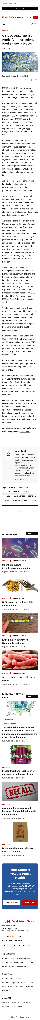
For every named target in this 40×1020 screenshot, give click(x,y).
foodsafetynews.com (9, 925)
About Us (5, 1003)
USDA (34, 500)
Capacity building (11, 492)
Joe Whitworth (11, 572)
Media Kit (5, 1007)
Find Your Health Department (13, 979)
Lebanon (32, 496)
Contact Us (15, 1003)
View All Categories (16, 966)
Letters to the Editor (9, 986)
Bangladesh (23, 488)
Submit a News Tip (26, 986)
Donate (19, 1007)
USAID (26, 500)
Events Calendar (27, 982)
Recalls (6, 767)
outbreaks (30, 962)
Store (13, 1007)
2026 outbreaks (9, 723)
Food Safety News (22, 1017)
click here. (25, 431)
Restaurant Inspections (11, 982)
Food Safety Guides (24, 958)
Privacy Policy (25, 1003)
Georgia (6, 496)
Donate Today (12, 902)
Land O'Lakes (19, 496)
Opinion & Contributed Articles (13, 962)
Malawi (6, 500)
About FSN (29, 902)
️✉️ (5, 936)
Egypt (24, 492)
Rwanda (16, 500)
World (5, 31)
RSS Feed (5, 990)
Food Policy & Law (8, 958)
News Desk (8, 48)
